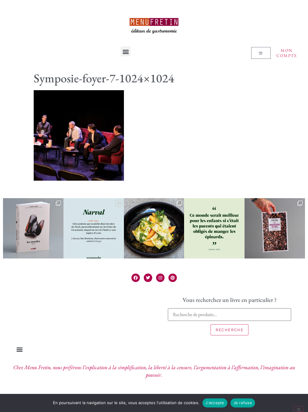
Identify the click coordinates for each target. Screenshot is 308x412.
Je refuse (242, 402)
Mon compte (286, 53)
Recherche (230, 330)
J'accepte (214, 402)
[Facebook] (135, 278)
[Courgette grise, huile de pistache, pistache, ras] (154, 228)
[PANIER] (260, 53)
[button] (126, 51)
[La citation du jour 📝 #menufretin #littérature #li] (214, 228)
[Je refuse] (298, 408)
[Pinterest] (172, 278)
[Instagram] (160, 278)
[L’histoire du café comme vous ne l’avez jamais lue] (275, 228)
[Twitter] (148, 278)
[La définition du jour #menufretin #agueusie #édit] (93, 228)
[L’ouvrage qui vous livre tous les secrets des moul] (33, 228)
